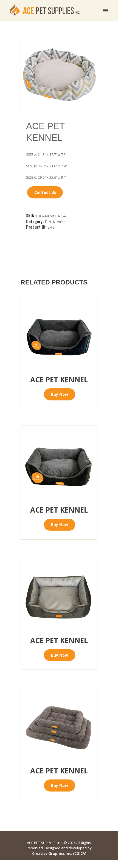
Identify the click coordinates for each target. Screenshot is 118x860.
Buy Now (59, 394)
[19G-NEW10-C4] (59, 74)
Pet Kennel (55, 221)
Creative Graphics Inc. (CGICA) (59, 853)
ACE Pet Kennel (59, 380)
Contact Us (45, 192)
